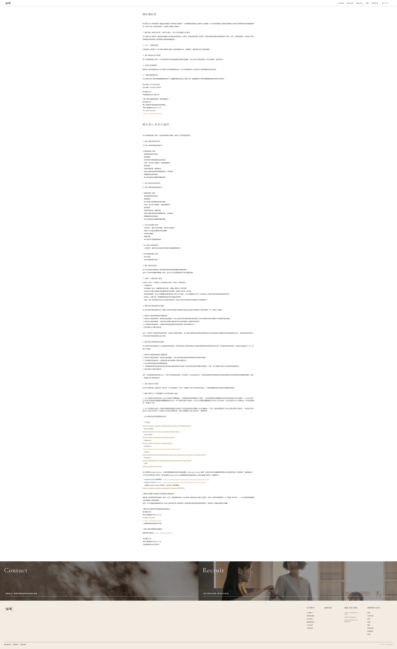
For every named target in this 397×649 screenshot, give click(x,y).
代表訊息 (310, 619)
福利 (368, 625)
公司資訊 (310, 607)
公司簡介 (310, 613)
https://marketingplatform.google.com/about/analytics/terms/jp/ (186, 479)
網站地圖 (23, 644)
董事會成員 (310, 622)
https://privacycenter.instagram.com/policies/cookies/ (162, 449)
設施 (368, 622)
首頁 (368, 613)
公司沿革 (310, 625)
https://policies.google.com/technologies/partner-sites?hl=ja (184, 482)
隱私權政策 (7, 644)
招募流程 (370, 628)
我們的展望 (310, 616)
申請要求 (370, 631)
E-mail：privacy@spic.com (152, 520)
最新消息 (328, 607)
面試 (368, 619)
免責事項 (15, 644)
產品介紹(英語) (351, 607)
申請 (368, 634)
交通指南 (310, 628)
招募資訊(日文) (373, 607)
